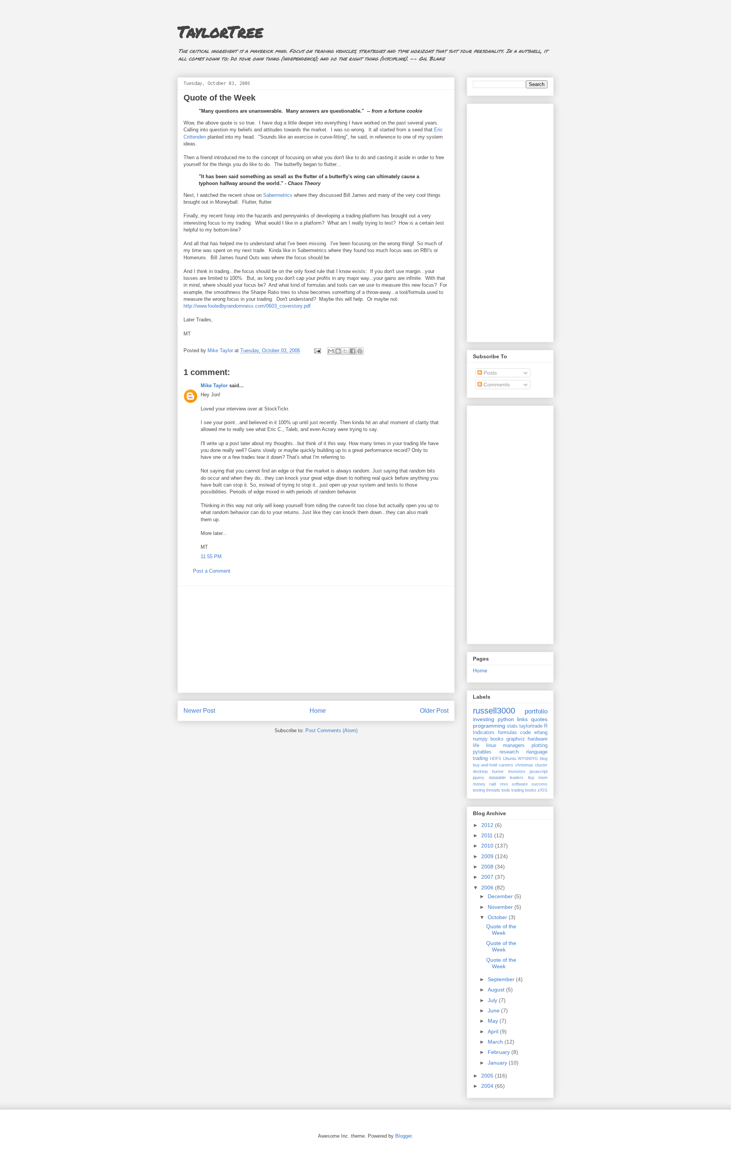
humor (498, 771)
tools (505, 790)
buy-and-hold (485, 765)
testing (479, 790)
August (497, 990)
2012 (488, 825)
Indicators (484, 732)
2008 (488, 867)
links (522, 719)
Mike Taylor (214, 385)
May (494, 1021)
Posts (489, 373)
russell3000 (494, 710)
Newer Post (199, 710)
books (497, 739)
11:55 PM (211, 556)
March (496, 1042)
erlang (540, 732)
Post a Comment (211, 571)
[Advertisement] (316, 639)
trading (480, 758)
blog (543, 758)
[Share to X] (345, 351)
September (502, 979)
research (509, 752)
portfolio (536, 711)
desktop (480, 771)
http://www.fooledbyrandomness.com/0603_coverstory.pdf (247, 306)
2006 (488, 887)
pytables (482, 752)
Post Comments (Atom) (331, 730)
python (506, 719)
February (499, 1052)
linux (491, 745)
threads (493, 790)
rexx (504, 784)
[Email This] (331, 351)
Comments (496, 385)
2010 (488, 846)
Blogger (403, 1136)
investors (516, 771)
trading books (523, 790)
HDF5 (495, 758)
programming (489, 726)
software (520, 784)
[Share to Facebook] (352, 351)
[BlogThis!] (338, 351)
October (498, 917)
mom (542, 777)
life (476, 745)
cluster (541, 765)
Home (318, 710)
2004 (488, 1086)
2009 (488, 856)
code (525, 732)
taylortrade (531, 726)
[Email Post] (316, 350)
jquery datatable (489, 777)
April (494, 1031)
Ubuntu (509, 758)
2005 (488, 1076)
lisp (531, 777)
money (479, 784)
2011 (487, 835)
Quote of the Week (501, 929)
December (501, 896)
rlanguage (536, 752)
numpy (480, 739)
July (493, 1000)
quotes (539, 719)
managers (514, 745)
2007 (488, 877)
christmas (524, 765)
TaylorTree (220, 31)
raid (492, 784)
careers (506, 765)
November (501, 907)
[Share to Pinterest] (360, 351)
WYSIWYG (528, 758)
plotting (539, 745)
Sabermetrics (277, 195)
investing (483, 719)
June (494, 1010)
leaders (517, 777)
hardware (537, 739)
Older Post (434, 710)
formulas (507, 732)
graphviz (515, 739)
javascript (538, 771)
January (498, 1063)
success (539, 784)
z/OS (542, 790)
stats (512, 726)
